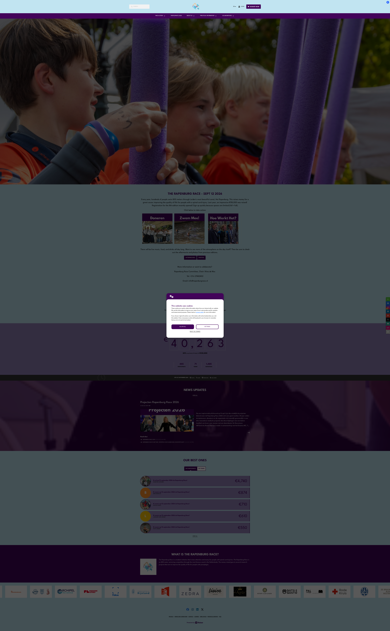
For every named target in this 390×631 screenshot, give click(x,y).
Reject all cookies (195, 331)
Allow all (182, 326)
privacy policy (200, 312)
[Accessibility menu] (388, 2)
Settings (207, 326)
